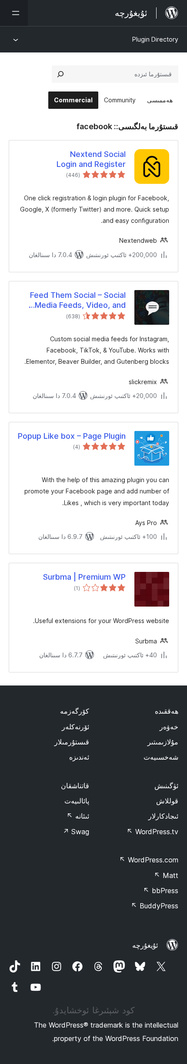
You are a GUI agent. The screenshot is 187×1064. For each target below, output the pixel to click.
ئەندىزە (79, 757)
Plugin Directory (155, 39)
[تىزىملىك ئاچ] (14, 13)
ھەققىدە (166, 711)
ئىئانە (78, 816)
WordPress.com (148, 859)
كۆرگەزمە (74, 711)
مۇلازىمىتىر (162, 742)
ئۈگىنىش (166, 785)
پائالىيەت (76, 800)
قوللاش (167, 800)
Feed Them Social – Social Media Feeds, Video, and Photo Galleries (78, 300)
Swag (76, 831)
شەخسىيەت (161, 757)
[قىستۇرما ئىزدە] (60, 74)
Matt (166, 875)
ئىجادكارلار (163, 816)
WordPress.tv (152, 831)
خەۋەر (169, 726)
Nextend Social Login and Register (91, 159)
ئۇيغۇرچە (145, 945)
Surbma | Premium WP (84, 576)
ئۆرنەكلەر (75, 726)
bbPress (160, 890)
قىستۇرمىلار (71, 742)
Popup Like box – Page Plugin (72, 436)
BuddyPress (154, 905)
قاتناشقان (75, 785)
